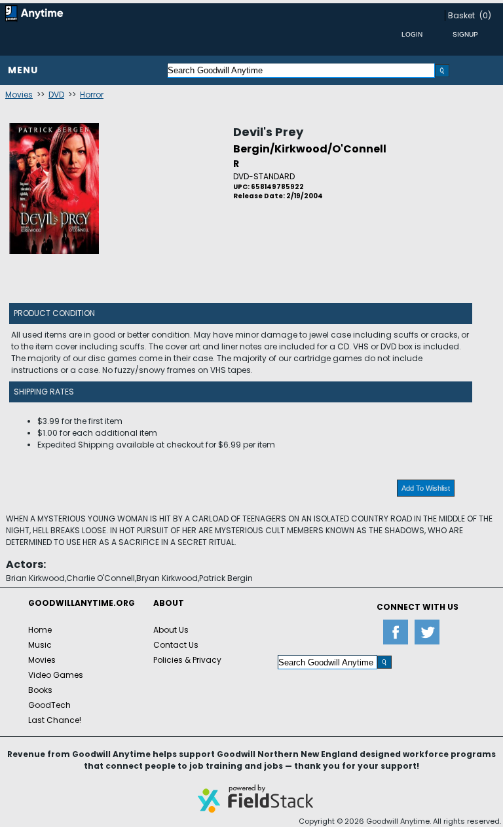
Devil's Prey (268, 132)
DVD (56, 94)
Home (40, 629)
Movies (19, 94)
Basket (461, 15)
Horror (91, 94)
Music (40, 644)
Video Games (55, 674)
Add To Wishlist (425, 488)
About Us (171, 629)
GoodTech (49, 705)
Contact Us (175, 644)
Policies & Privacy (187, 659)
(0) (485, 15)
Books (40, 689)
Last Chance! (54, 720)
